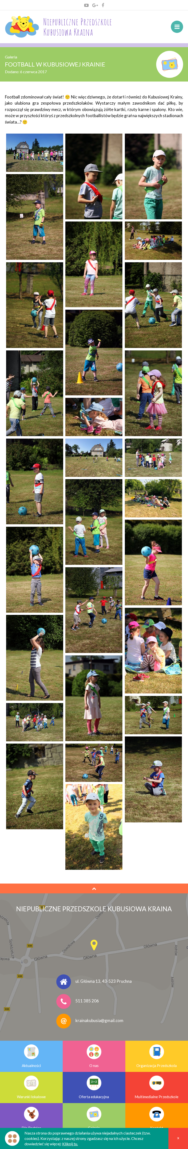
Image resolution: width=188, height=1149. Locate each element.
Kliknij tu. (70, 1143)
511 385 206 (87, 1000)
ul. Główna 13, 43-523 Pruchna (103, 981)
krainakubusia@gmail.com (99, 1020)
